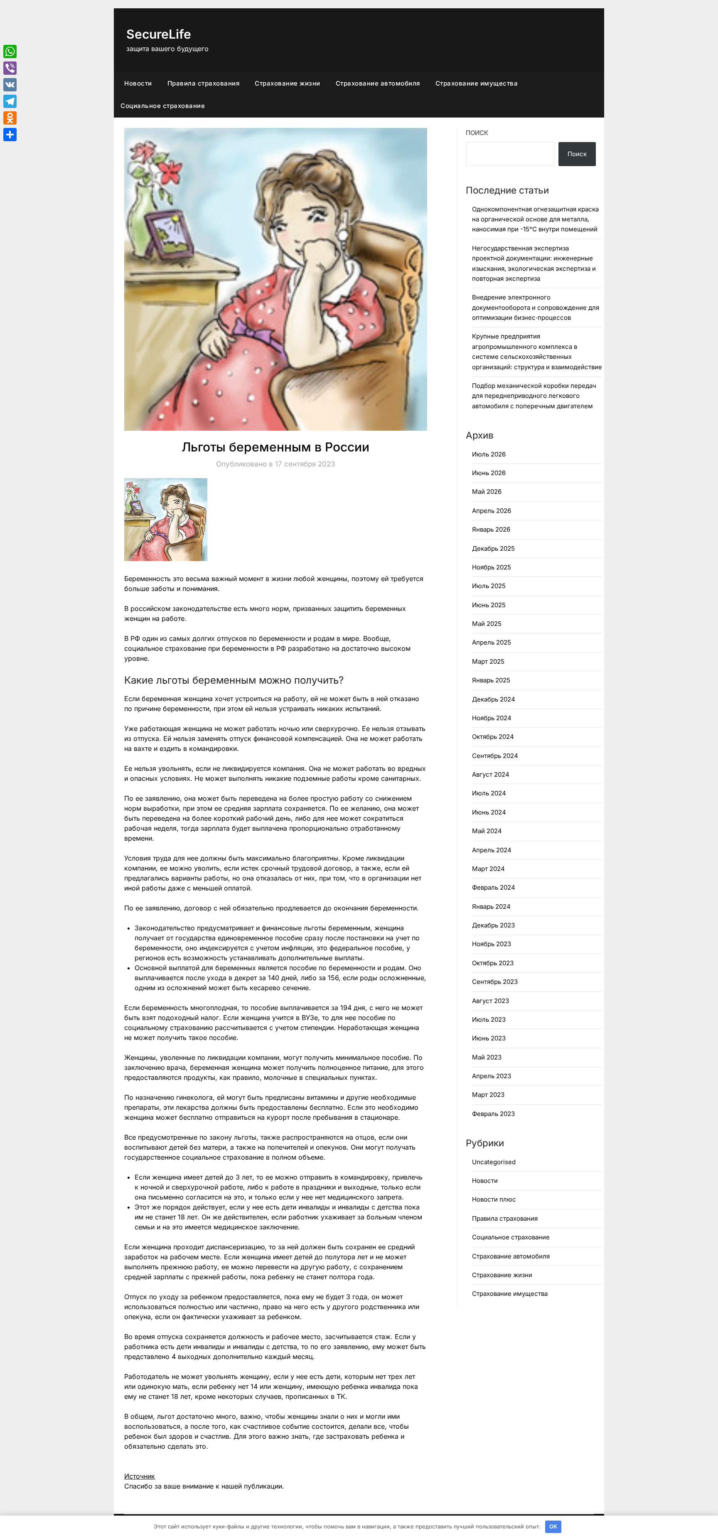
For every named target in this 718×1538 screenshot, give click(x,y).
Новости (138, 83)
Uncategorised (494, 1162)
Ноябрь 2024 (491, 718)
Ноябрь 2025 (491, 567)
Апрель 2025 (491, 642)
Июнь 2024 (489, 812)
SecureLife (158, 34)
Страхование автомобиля (378, 83)
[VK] (10, 84)
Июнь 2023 (489, 1038)
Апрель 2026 (491, 511)
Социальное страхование (162, 106)
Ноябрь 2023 (491, 944)
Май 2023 (487, 1057)
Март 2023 (488, 1095)
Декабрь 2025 (493, 548)
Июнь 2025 (489, 605)
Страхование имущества (476, 83)
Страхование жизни (287, 83)
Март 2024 (488, 869)
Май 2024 (487, 831)
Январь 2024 (491, 906)
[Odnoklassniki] (10, 118)
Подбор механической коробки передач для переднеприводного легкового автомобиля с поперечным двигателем (534, 396)
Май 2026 (487, 491)
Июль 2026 (489, 454)
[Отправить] (10, 134)
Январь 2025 (491, 680)
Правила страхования (203, 83)
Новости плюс (494, 1199)
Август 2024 (490, 774)
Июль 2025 (489, 586)
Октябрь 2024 (493, 737)
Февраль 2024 (493, 887)
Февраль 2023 (493, 1114)
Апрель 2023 (491, 1076)
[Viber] (10, 68)
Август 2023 (490, 1001)
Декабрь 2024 (493, 699)
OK (553, 1526)
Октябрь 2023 (493, 963)
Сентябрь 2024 (495, 756)
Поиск (477, 133)
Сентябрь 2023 (495, 982)
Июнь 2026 (489, 473)
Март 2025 (488, 661)
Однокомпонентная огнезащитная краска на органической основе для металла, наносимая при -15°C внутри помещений (535, 219)
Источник (139, 1476)
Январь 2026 (491, 529)
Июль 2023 (489, 1019)
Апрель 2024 (491, 850)
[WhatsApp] (10, 51)
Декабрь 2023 (493, 925)
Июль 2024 (489, 793)
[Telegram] (10, 101)
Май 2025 (487, 624)
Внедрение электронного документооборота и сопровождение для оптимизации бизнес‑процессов (535, 307)
